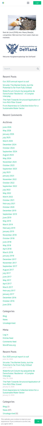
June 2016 (7, 304)
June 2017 (7, 276)
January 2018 (8, 256)
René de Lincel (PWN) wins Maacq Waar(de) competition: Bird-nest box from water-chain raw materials (20, 35)
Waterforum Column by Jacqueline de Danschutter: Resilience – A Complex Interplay (19, 93)
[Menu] (28, 3)
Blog (5, 316)
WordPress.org (9, 345)
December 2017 (9, 259)
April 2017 (7, 283)
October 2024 (8, 148)
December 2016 (9, 297)
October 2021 (8, 200)
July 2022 (6, 189)
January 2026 (8, 134)
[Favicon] (3, 3)
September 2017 (10, 266)
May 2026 (7, 130)
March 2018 (8, 252)
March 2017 (8, 287)
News (5, 319)
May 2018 (7, 245)
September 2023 (10, 168)
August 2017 (8, 269)
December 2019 (9, 210)
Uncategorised (9, 323)
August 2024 (8, 155)
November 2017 (10, 262)
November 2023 (10, 162)
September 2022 (10, 186)
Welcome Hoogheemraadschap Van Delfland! (19, 56)
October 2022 (8, 182)
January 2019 (8, 231)
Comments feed (9, 341)
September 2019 (10, 214)
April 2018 (7, 249)
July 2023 (6, 172)
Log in (5, 334)
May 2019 (7, 221)
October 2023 (8, 165)
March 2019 (8, 224)
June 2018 (7, 242)
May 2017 (7, 280)
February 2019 (9, 228)
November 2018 (10, 235)
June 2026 (7, 127)
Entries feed (8, 338)
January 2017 (8, 294)
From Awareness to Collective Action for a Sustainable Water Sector (20, 106)
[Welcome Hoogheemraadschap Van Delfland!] (21, 43)
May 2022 (7, 193)
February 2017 (9, 290)
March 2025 (8, 141)
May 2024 (7, 158)
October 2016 (8, 301)
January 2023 (8, 175)
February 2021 (9, 203)
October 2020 (8, 207)
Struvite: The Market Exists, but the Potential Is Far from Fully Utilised (18, 86)
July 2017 (6, 273)
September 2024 (10, 151)
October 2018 (8, 238)
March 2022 (8, 196)
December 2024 (9, 144)
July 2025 (6, 137)
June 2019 (7, 217)
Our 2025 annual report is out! (16, 81)
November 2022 (10, 179)
